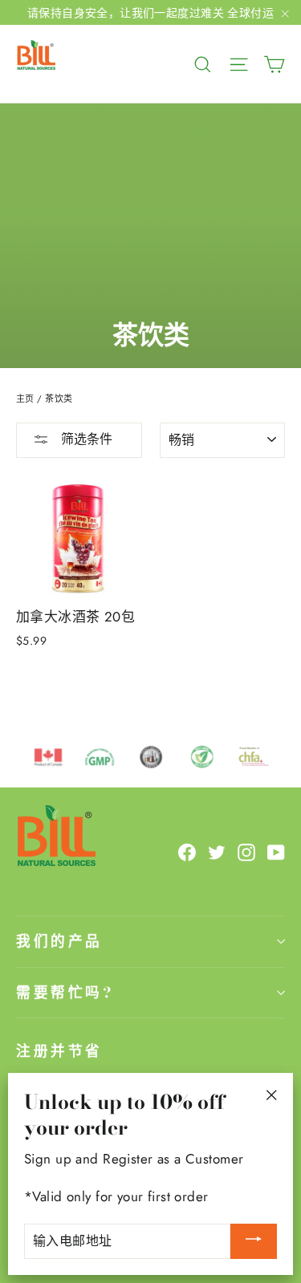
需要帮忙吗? (64, 992)
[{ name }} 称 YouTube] (276, 851)
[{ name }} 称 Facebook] (187, 851)
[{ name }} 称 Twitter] (217, 851)
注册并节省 (59, 1050)
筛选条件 (84, 439)
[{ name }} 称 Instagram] (246, 851)
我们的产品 (59, 941)
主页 (25, 398)
